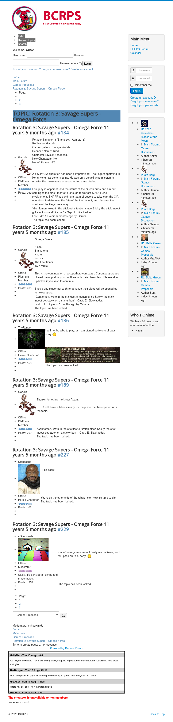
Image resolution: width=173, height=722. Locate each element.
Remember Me (143, 85)
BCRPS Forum (139, 49)
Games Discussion (147, 150)
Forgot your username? (56, 69)
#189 (63, 384)
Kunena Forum (74, 648)
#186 (63, 320)
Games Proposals (24, 85)
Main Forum (20, 81)
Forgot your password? (27, 69)
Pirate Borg (148, 175)
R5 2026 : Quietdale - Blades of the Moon (149, 134)
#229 (63, 529)
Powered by (57, 648)
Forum (16, 77)
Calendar (135, 53)
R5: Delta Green (151, 243)
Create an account (82, 69)
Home (134, 45)
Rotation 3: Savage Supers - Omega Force (39, 88)
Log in (137, 91)
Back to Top (157, 714)
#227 (63, 454)
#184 (63, 132)
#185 (63, 232)
